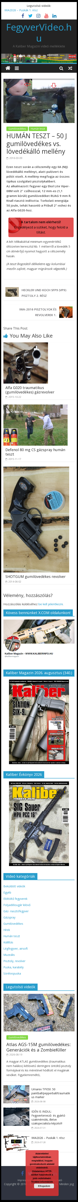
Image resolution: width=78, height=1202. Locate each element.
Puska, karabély (13, 967)
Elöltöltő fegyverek (15, 899)
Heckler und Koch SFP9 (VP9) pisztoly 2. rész (44, 293)
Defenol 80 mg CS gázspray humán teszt (35, 452)
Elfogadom (44, 1186)
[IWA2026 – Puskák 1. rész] (16, 1136)
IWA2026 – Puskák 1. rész (21, 10)
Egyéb (7, 892)
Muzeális (9, 955)
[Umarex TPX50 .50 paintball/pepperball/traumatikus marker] (16, 1087)
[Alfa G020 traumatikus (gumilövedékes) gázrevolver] (25, 345)
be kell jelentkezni (50, 604)
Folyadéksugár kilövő (16, 905)
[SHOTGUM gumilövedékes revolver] (36, 469)
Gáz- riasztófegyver (16, 911)
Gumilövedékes (17, 128)
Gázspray (9, 917)
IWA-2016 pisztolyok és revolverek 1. (37, 312)
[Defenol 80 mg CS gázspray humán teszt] (35, 407)
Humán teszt (38, 128)
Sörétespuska (12, 973)
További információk (42, 1181)
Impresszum (25, 1180)
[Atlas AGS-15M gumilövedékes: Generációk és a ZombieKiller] (39, 996)
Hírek (6, 930)
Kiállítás (8, 942)
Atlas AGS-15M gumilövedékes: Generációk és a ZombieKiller (38, 1047)
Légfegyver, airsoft (15, 948)
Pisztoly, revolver (14, 961)
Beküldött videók (14, 886)
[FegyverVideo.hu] (7, 68)
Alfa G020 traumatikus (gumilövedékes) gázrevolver (29, 389)
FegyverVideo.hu (39, 32)
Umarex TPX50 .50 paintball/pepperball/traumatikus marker (50, 1093)
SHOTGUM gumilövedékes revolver (35, 576)
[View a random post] (70, 68)
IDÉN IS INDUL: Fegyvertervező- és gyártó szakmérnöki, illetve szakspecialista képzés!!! (48, 1117)
